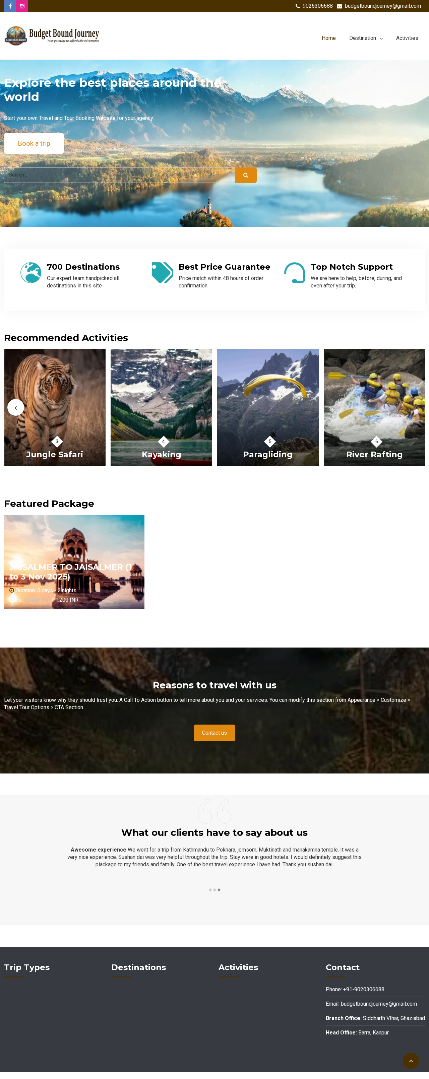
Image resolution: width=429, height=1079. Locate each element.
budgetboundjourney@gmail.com (383, 6)
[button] (210, 890)
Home (329, 38)
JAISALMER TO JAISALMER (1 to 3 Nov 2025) (70, 572)
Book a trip (34, 143)
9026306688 (318, 6)
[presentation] (15, 407)
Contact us (214, 733)
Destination (362, 38)
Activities (407, 38)
